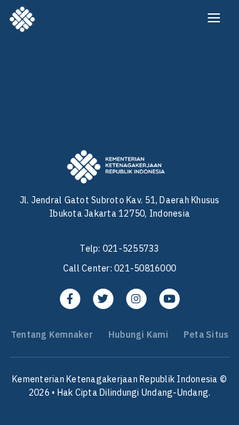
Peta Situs (206, 334)
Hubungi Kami (138, 334)
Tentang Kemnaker (52, 334)
